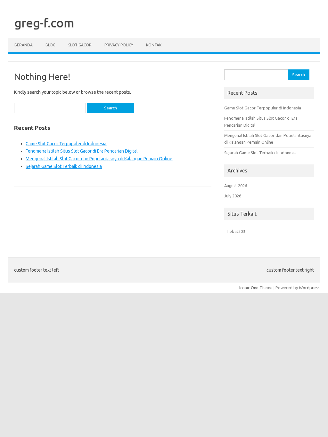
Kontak (153, 45)
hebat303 (236, 231)
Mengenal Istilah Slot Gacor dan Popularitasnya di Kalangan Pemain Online (99, 158)
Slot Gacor (80, 45)
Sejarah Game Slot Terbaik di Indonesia (64, 166)
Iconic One (248, 287)
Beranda (23, 45)
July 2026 (232, 196)
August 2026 (235, 185)
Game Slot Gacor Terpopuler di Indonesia (66, 143)
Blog (50, 45)
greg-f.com (44, 22)
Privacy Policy (118, 45)
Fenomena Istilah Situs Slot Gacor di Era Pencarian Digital (82, 151)
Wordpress (309, 287)
